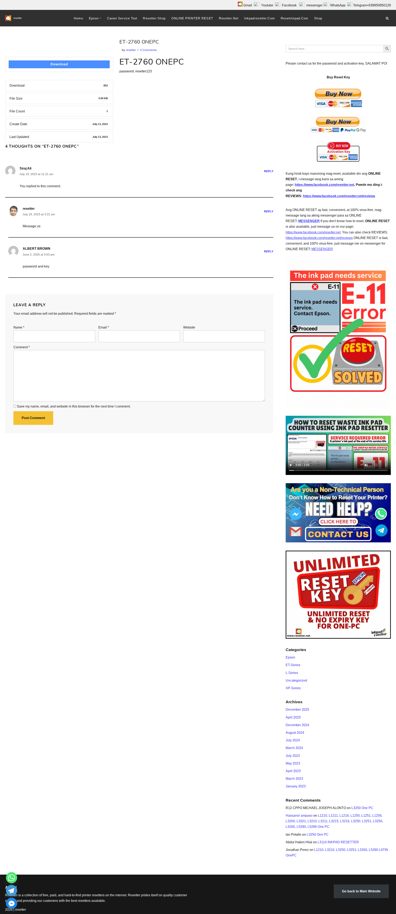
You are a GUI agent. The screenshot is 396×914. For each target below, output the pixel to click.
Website (189, 327)
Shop (318, 18)
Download (59, 64)
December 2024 (297, 725)
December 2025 (297, 709)
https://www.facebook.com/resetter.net (313, 232)
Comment (21, 347)
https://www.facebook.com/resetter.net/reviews (339, 196)
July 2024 (293, 740)
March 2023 (294, 778)
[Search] (387, 18)
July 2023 (293, 755)
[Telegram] (11, 890)
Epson (290, 657)
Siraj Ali (25, 168)
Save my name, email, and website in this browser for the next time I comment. (74, 406)
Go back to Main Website (361, 891)
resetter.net (228, 18)
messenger (314, 5)
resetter (131, 50)
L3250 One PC (362, 808)
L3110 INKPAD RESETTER (338, 842)
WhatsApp (337, 5)
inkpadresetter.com (259, 18)
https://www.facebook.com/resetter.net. (325, 184)
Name (18, 327)
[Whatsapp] (11, 877)
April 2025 (293, 717)
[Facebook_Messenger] (11, 903)
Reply (268, 171)
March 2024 (294, 748)
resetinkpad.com (295, 18)
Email (103, 327)
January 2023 (296, 786)
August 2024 (295, 732)
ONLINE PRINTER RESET (192, 18)
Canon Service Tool (122, 18)
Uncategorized (296, 680)
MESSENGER (309, 221)
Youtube (267, 5)
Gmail (247, 5)
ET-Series (293, 665)
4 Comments (148, 50)
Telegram (360, 5)
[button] (100, 18)
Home (78, 18)
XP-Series (293, 688)
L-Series (292, 673)
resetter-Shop (154, 18)
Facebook (288, 5)
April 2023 (293, 771)
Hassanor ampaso (299, 815)
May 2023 (293, 763)
